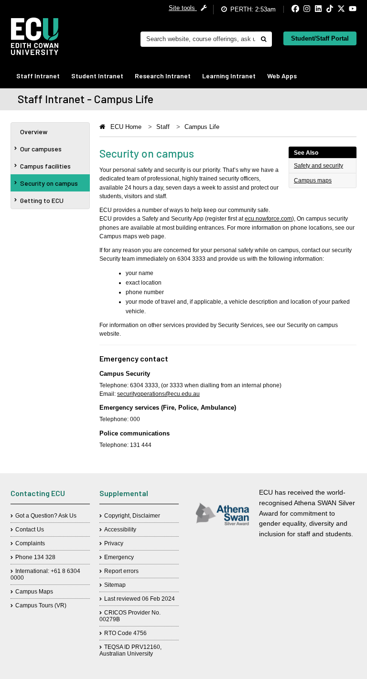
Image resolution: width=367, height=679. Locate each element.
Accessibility (120, 529)
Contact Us (29, 529)
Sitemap (115, 585)
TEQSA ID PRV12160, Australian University (130, 650)
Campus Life (201, 126)
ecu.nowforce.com (268, 218)
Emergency (119, 557)
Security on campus (49, 183)
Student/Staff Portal (320, 38)
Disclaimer (146, 515)
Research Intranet (163, 76)
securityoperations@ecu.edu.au (158, 394)
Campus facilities (45, 166)
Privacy (113, 543)
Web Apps (282, 76)
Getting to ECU (42, 200)
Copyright (117, 515)
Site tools (183, 7)
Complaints (30, 543)
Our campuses (41, 149)
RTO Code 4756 (125, 633)
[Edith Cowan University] (35, 36)
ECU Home (125, 126)
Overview (33, 131)
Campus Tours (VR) (40, 605)
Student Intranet (97, 76)
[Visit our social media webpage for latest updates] (287, 9)
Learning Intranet (229, 76)
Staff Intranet (38, 76)
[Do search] (263, 39)
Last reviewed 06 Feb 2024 (139, 598)
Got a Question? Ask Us (45, 515)
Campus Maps (34, 591)
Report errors (121, 571)
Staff (163, 126)
